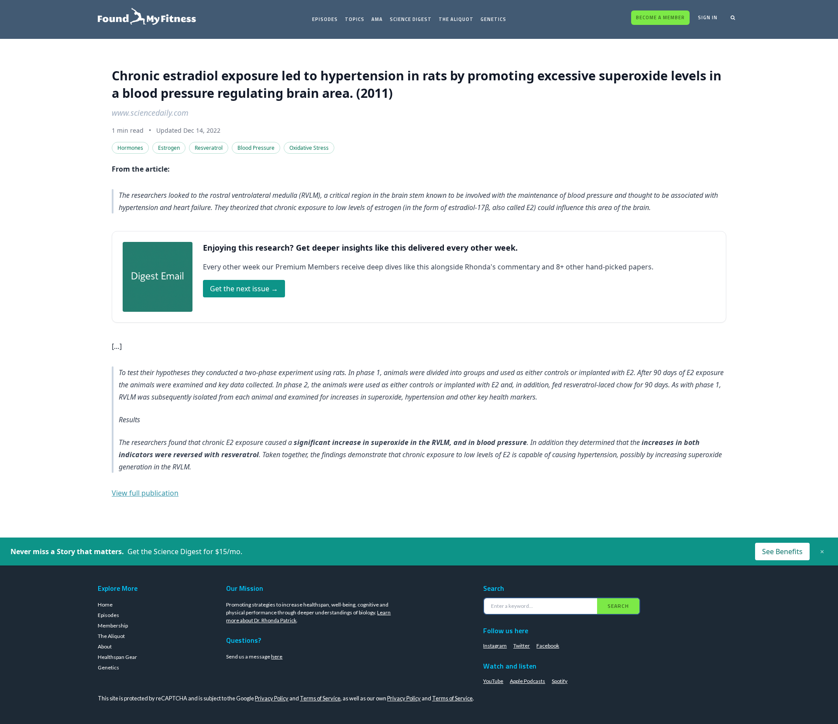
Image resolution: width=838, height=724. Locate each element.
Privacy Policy (271, 698)
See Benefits (782, 551)
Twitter (521, 645)
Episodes (325, 19)
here (276, 656)
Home (105, 604)
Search (618, 606)
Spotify (559, 681)
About (105, 646)
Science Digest (411, 19)
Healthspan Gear (117, 657)
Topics (354, 19)
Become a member (660, 17)
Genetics (493, 19)
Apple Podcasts (527, 681)
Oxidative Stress (309, 148)
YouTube (493, 681)
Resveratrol (209, 148)
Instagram (495, 645)
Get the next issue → (244, 288)
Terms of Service (320, 698)
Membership (113, 625)
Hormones (130, 148)
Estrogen (169, 148)
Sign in (708, 17)
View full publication (145, 493)
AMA (377, 19)
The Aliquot (456, 19)
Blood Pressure (256, 148)
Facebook (547, 645)
